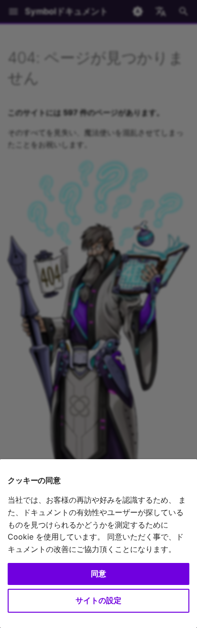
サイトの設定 (98, 600)
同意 (98, 573)
